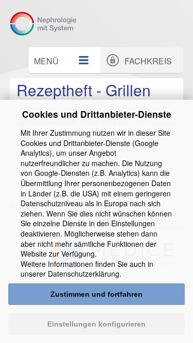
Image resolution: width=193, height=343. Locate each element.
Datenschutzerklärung (83, 273)
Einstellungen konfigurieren (96, 324)
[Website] (47, 23)
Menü (46, 61)
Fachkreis (148, 61)
